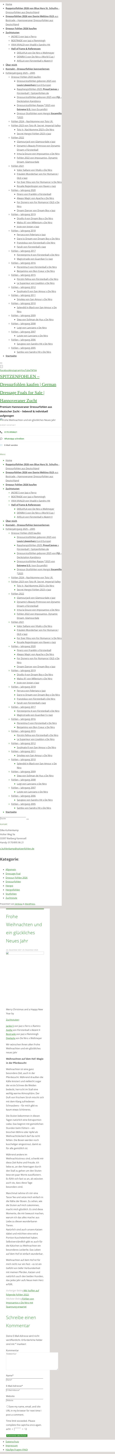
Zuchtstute (11, 897)
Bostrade (11, 1034)
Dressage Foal (13, 873)
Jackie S (10, 1026)
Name (10, 1375)
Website (10, 1396)
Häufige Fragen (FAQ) (17, 1449)
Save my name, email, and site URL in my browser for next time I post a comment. (23, 1410)
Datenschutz (12, 1441)
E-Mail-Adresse (14, 1385)
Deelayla (11, 1038)
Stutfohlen (11, 893)
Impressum (12, 1445)
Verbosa (18, 904)
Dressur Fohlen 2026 (16, 877)
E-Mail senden (9, 445)
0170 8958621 (8, 432)
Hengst (9, 885)
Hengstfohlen (13, 889)
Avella (9, 1030)
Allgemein (11, 869)
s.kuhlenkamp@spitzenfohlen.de (17, 848)
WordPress (30, 904)
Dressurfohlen (13, 881)
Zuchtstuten (12, 1019)
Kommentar (12, 1350)
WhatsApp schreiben (12, 438)
